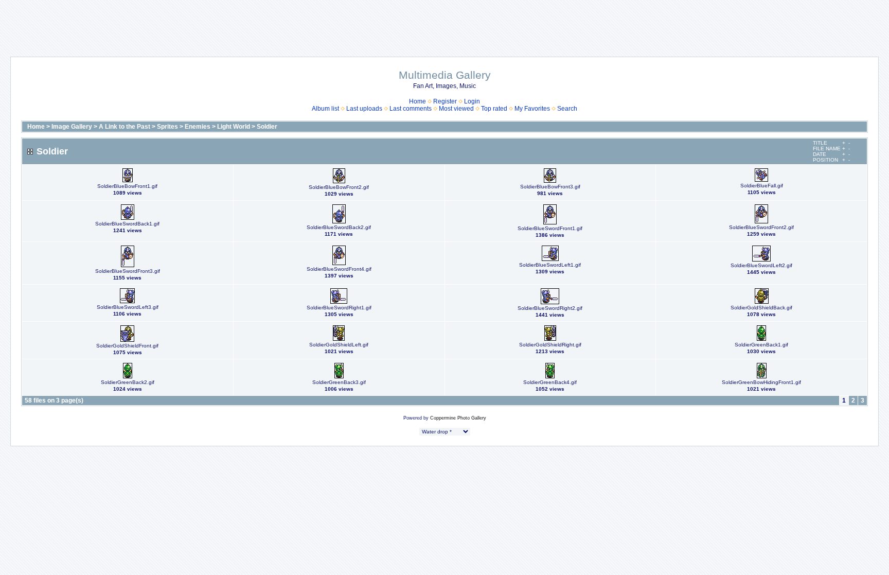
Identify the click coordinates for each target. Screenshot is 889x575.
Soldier (267, 126)
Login (472, 101)
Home (417, 101)
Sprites (167, 126)
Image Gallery (71, 126)
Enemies (197, 126)
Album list (325, 108)
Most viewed (456, 108)
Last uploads (364, 108)
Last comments (410, 108)
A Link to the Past (124, 126)
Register (445, 101)
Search (567, 108)
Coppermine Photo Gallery (458, 418)
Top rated (494, 108)
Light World (233, 126)
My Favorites (532, 108)
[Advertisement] (444, 23)
